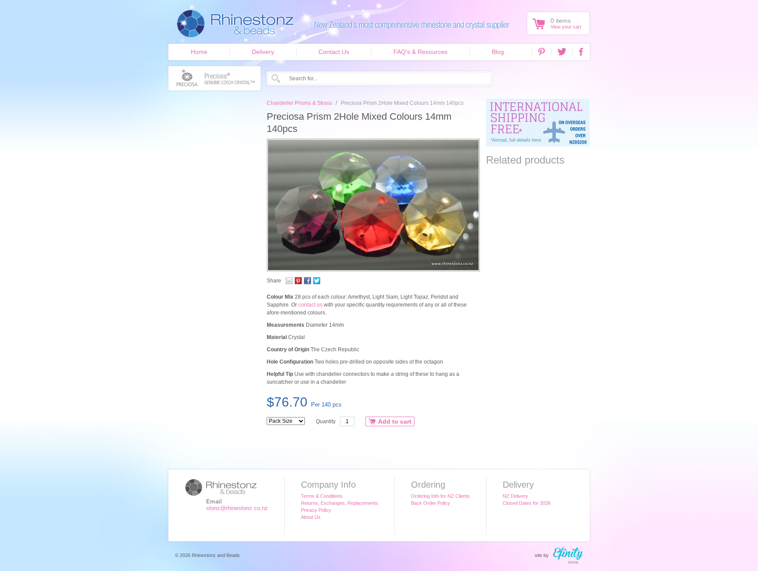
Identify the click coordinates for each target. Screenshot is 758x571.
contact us (310, 305)
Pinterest (541, 52)
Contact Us (333, 51)
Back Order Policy (430, 503)
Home (199, 51)
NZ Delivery (515, 496)
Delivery (263, 51)
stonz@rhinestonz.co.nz (237, 508)
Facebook (581, 52)
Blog (498, 51)
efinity (568, 555)
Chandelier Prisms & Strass (299, 103)
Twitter (562, 52)
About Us (311, 517)
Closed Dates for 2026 (527, 503)
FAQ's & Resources (420, 51)
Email (289, 280)
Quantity (326, 421)
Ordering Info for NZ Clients (440, 496)
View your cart (566, 26)
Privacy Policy (316, 510)
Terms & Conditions (322, 496)
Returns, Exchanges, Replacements (339, 503)
